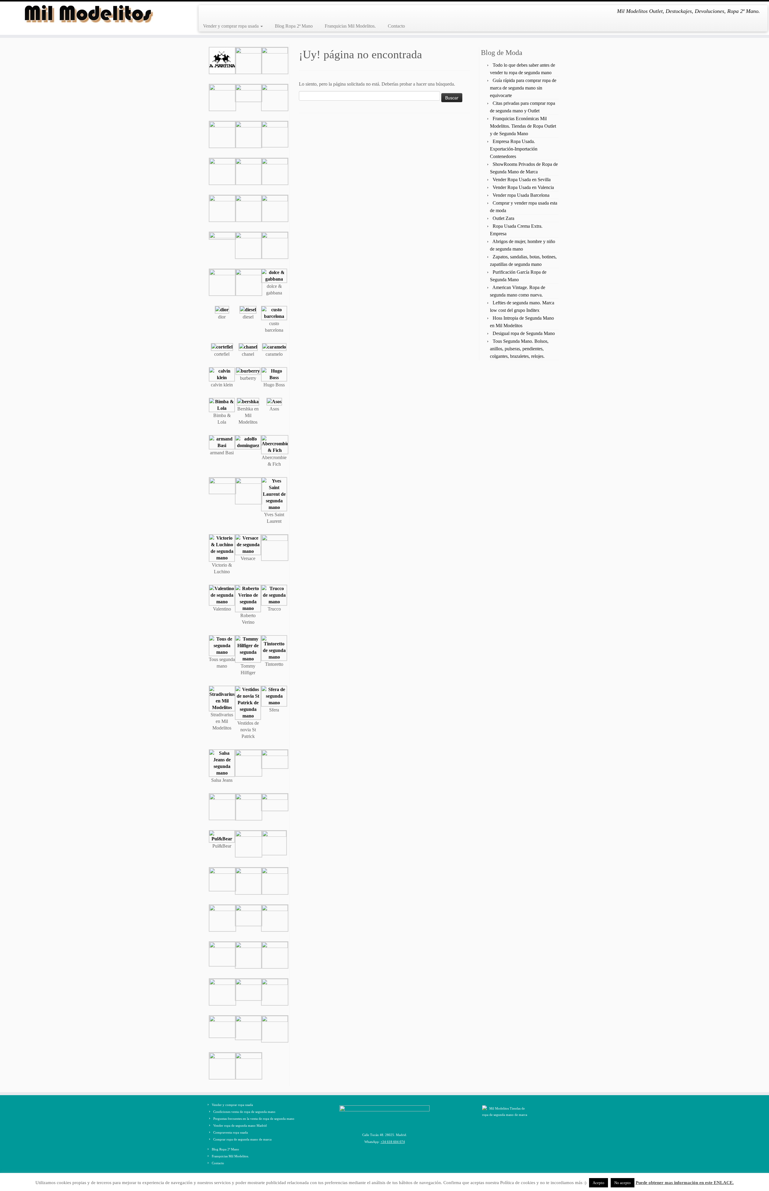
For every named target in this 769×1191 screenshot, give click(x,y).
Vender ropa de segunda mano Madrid (240, 1125)
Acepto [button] (598, 1182)
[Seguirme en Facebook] (207, 12)
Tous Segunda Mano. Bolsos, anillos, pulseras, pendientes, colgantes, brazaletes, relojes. (519, 349)
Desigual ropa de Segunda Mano (524, 333)
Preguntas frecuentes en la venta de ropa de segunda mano (253, 1118)
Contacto (396, 26)
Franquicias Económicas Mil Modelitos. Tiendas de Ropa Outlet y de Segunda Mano (523, 126)
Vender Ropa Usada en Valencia (523, 187)
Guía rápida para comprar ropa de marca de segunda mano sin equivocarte (523, 88)
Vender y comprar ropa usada (231, 26)
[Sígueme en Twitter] (216, 12)
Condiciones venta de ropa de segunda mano (244, 1111)
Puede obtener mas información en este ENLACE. (685, 1182)
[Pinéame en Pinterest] (233, 12)
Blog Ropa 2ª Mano (294, 26)
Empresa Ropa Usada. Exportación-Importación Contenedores (513, 149)
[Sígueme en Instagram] (224, 12)
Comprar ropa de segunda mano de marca (242, 1139)
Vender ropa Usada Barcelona (521, 195)
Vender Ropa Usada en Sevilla (522, 179)
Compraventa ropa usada (230, 1132)
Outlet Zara (503, 218)
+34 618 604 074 (393, 1142)
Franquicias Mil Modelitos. (350, 26)
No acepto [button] (622, 1182)
